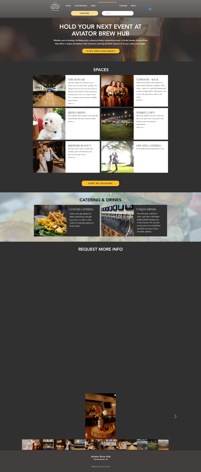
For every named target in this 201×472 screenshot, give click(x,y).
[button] (150, 8)
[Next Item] (175, 416)
